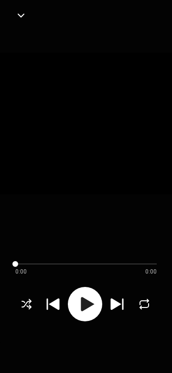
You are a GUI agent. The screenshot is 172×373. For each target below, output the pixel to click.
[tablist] (86, 351)
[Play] (85, 304)
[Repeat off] (144, 304)
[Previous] (53, 304)
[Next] (117, 304)
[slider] (78, 264)
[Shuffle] (26, 304)
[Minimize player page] (21, 15)
